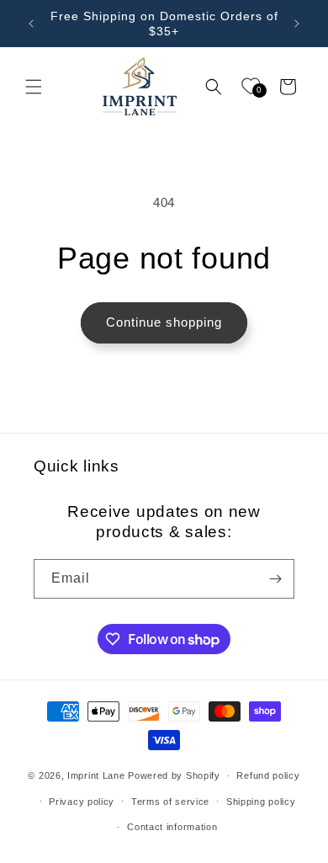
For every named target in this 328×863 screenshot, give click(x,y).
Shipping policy (261, 801)
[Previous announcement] (31, 23)
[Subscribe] (275, 579)
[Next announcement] (296, 23)
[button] (33, 86)
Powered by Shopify (174, 775)
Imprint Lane (95, 775)
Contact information (172, 827)
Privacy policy (81, 801)
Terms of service (170, 801)
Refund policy (267, 775)
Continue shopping (164, 322)
